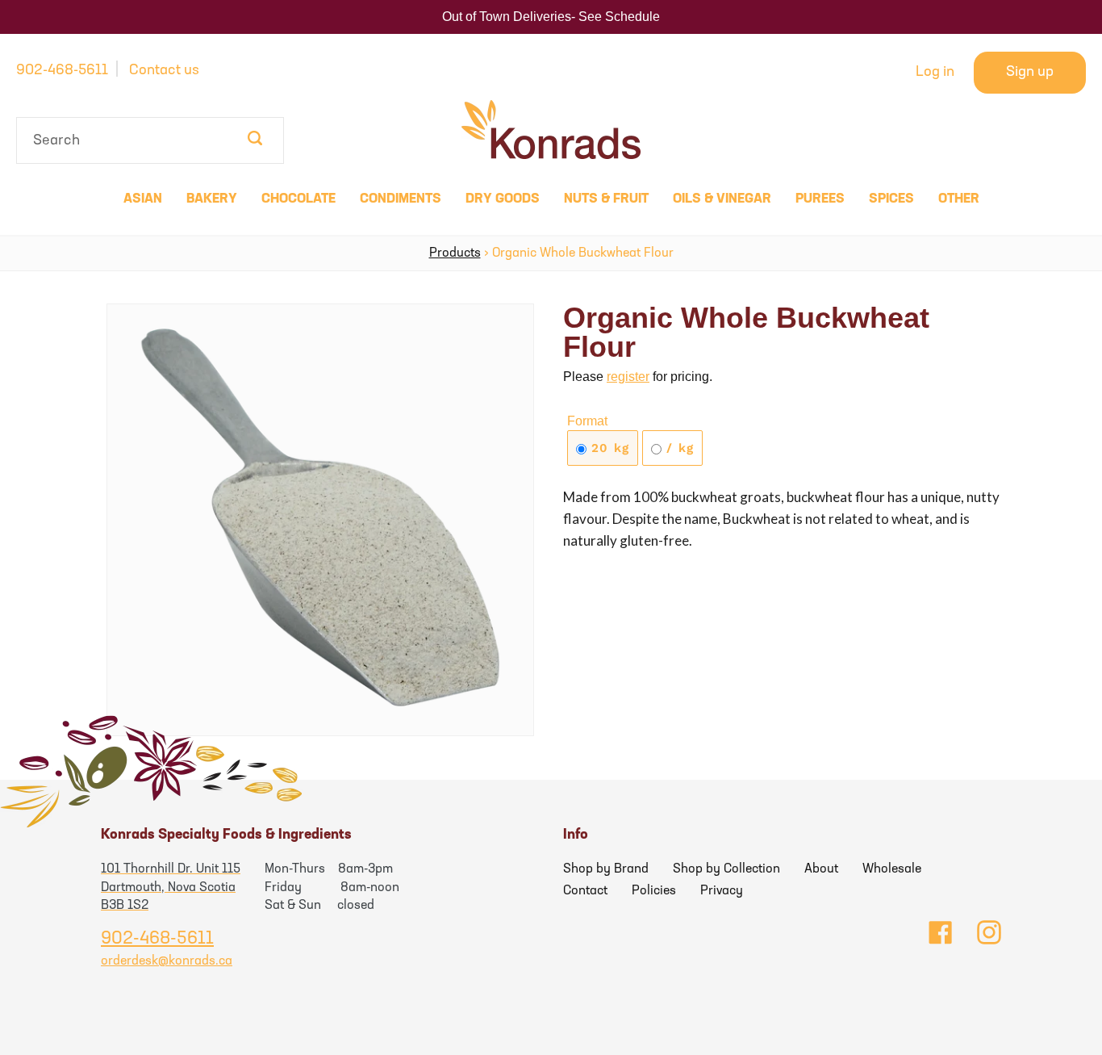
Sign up (1030, 72)
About (821, 869)
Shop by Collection (726, 869)
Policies (654, 891)
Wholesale (891, 869)
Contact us (164, 71)
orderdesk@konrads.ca (166, 961)
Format (587, 421)
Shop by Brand (606, 869)
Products (455, 253)
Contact (585, 891)
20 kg (607, 448)
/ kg (678, 448)
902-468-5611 (62, 71)
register (628, 376)
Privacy (721, 891)
